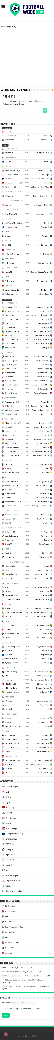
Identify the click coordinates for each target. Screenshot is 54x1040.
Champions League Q (14, 834)
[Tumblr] (31, 1036)
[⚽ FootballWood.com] (27, 9)
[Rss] (18, 1036)
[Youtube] (28, 1036)
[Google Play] (36, 1036)
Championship (11, 839)
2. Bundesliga (11, 828)
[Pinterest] (26, 1036)
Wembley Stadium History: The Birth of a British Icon (21, 976)
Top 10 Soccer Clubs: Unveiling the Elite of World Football (23, 980)
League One (10, 860)
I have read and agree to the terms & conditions (22, 1009)
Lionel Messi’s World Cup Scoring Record (17, 972)
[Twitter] (23, 1036)
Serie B (8, 823)
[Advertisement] (27, 58)
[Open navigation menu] (3, 7)
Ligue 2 (9, 865)
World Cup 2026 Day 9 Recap (12, 968)
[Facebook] (20, 1036)
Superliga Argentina (14, 891)
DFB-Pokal (10, 844)
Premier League (12, 787)
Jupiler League (11, 855)
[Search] (45, 110)
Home (3, 27)
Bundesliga (10, 808)
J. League (9, 849)
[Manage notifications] (6, 1034)
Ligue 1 (9, 802)
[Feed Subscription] (53, 90)
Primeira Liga (11, 818)
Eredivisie (9, 813)
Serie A (8, 797)
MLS (7, 870)
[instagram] (33, 1036)
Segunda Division (13, 881)
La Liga (8, 792)
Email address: (7, 1003)
